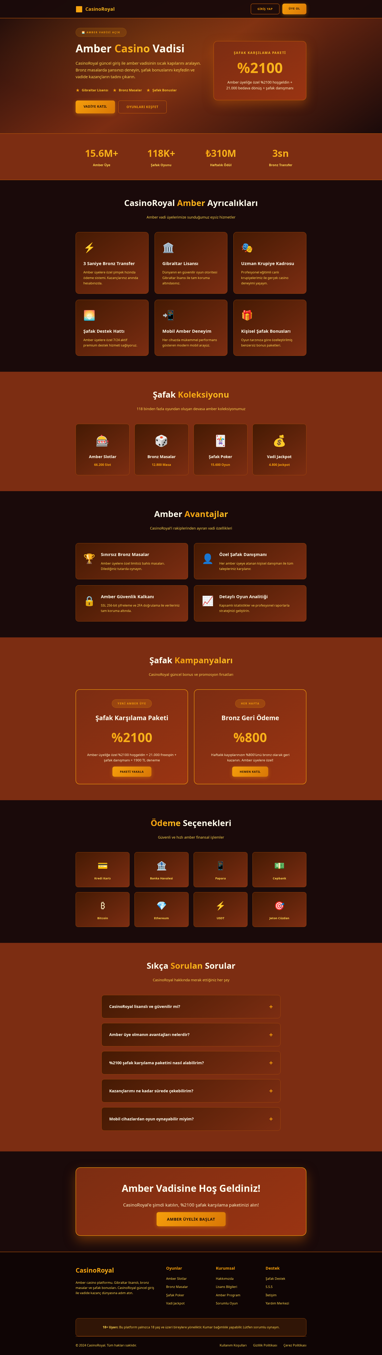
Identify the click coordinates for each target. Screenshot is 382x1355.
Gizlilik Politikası (265, 1345)
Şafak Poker (175, 1295)
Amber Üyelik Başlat (191, 1219)
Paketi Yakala (132, 772)
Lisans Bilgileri (226, 1287)
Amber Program (228, 1295)
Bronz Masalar (177, 1287)
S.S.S (269, 1287)
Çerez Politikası (295, 1345)
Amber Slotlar (176, 1278)
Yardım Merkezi (277, 1303)
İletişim (271, 1295)
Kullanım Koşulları (233, 1345)
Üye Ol (294, 8)
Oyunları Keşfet (142, 107)
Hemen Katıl (250, 772)
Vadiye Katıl (95, 106)
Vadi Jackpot (175, 1303)
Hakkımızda (225, 1278)
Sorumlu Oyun (227, 1303)
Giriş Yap (265, 9)
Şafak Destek (275, 1278)
